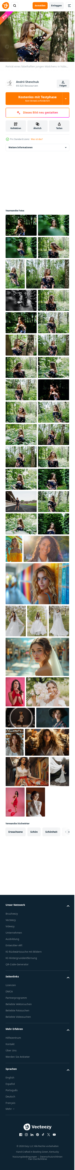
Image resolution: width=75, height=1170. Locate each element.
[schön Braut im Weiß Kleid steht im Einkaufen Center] (37, 991)
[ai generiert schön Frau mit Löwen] (28, 1135)
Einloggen (56, 5)
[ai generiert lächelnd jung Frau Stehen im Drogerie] (49, 1106)
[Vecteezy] (5, 5)
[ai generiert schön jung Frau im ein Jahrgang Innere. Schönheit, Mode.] (22, 1103)
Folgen (63, 85)
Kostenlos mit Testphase (37, 98)
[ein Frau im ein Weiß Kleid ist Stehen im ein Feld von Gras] (37, 923)
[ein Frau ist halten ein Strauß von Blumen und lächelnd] (27, 1056)
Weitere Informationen (21, 145)
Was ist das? (37, 139)
